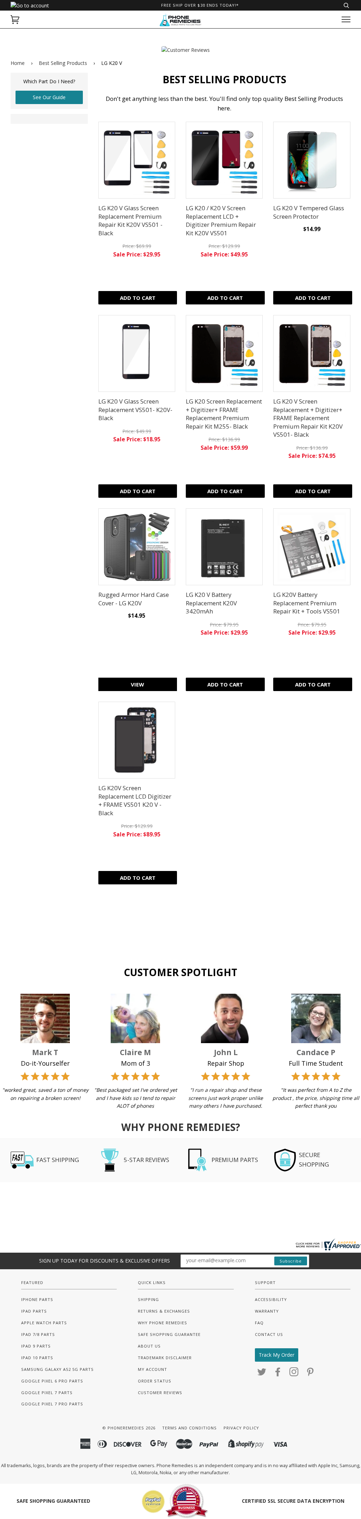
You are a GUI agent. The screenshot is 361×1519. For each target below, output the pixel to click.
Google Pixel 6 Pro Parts (52, 1381)
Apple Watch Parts (44, 1322)
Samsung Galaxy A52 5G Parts (57, 1369)
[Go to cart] (15, 19)
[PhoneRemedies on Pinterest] (310, 1373)
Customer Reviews (160, 1392)
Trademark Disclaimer (165, 1357)
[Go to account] (30, 5)
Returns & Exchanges (164, 1311)
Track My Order (276, 1354)
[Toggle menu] (346, 19)
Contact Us (269, 1334)
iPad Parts (34, 1311)
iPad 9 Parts (36, 1346)
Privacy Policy (241, 1427)
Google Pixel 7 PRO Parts (52, 1403)
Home (18, 63)
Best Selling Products (63, 63)
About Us (149, 1346)
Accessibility (271, 1299)
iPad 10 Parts (37, 1357)
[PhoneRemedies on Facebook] (278, 1373)
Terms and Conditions (189, 1427)
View (137, 684)
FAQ (259, 1322)
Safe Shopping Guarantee (169, 1334)
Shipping (148, 1299)
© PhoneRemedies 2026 (128, 1427)
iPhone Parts (37, 1299)
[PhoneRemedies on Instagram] (294, 1373)
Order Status (154, 1381)
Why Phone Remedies (162, 1322)
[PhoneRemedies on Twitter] (262, 1373)
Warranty (267, 1311)
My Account (152, 1369)
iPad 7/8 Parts (38, 1334)
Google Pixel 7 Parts (47, 1392)
